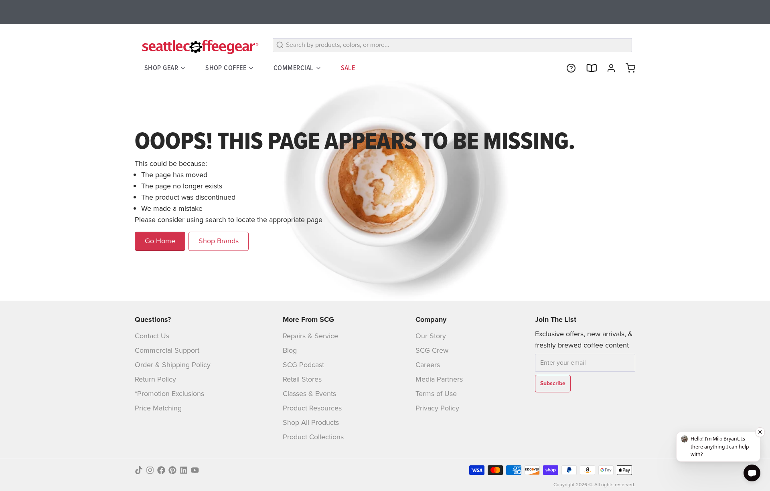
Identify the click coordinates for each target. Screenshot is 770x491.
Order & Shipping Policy (173, 365)
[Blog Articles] (588, 68)
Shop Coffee (225, 68)
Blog (290, 350)
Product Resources (312, 408)
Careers (427, 365)
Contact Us (152, 336)
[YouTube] (195, 470)
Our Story (430, 336)
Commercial (294, 68)
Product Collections (313, 437)
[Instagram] (150, 470)
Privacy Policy (437, 408)
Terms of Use (436, 393)
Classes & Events (309, 393)
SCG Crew (431, 350)
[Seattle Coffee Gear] (199, 46)
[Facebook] (161, 470)
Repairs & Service (310, 336)
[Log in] (608, 68)
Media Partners (439, 379)
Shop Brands (219, 241)
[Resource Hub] (568, 68)
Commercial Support (167, 350)
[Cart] (627, 68)
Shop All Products (311, 422)
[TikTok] (139, 470)
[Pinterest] (172, 470)
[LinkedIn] (184, 470)
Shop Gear (161, 68)
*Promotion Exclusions (169, 393)
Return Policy (155, 379)
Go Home (160, 241)
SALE (348, 68)
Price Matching (158, 408)
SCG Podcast (303, 365)
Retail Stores (302, 379)
